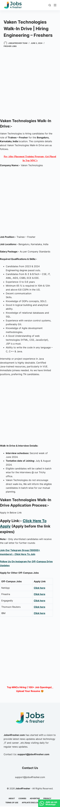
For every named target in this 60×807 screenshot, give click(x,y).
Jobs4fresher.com (14, 735)
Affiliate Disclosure (32, 802)
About (12, 798)
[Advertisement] (30, 83)
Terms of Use (11, 802)
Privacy (47, 798)
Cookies (22, 798)
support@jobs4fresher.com (30, 777)
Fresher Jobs (10, 46)
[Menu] (55, 5)
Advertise (35, 798)
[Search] (50, 5)
